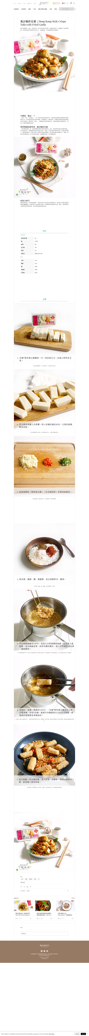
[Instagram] (41, 951)
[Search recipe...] (75, 9)
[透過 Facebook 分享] (21, 886)
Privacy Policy (51, 1034)
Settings (77, 1034)
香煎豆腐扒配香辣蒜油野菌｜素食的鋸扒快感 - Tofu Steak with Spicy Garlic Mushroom (44, 914)
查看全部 (73, 898)
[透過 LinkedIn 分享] (27, 886)
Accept (83, 1034)
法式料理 (23, 9)
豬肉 (29, 9)
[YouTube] (47, 951)
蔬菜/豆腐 (23, 882)
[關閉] (87, 1034)
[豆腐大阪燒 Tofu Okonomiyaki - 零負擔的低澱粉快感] (65, 905)
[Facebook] (44, 951)
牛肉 (34, 9)
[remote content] (44, 103)
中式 (22, 879)
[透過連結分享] (30, 886)
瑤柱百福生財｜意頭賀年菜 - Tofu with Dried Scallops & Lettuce (23, 914)
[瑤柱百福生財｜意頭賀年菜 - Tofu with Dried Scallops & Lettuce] (23, 905)
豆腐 (26, 879)
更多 (56, 9)
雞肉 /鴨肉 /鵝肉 (42, 9)
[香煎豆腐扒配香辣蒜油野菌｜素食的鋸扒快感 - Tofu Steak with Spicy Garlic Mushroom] (44, 905)
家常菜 (30, 879)
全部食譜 (16, 9)
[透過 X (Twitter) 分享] (24, 886)
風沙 (35, 879)
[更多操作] (68, 17)
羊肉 (51, 9)
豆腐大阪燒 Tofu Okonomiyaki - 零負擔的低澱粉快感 (65, 914)
